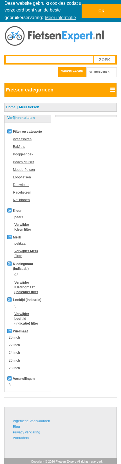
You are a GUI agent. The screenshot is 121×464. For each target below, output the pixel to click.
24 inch (14, 353)
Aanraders (21, 438)
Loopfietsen (22, 177)
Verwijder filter (26, 287)
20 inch (14, 337)
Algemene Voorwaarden (31, 421)
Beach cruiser (23, 162)
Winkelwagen (72, 71)
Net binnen (21, 200)
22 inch (14, 345)
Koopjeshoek (23, 154)
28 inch (14, 368)
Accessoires (22, 139)
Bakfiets (19, 147)
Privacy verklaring (26, 432)
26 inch (14, 360)
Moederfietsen (24, 170)
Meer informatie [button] (60, 17)
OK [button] (101, 11)
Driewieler (21, 185)
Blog (16, 427)
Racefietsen (22, 192)
